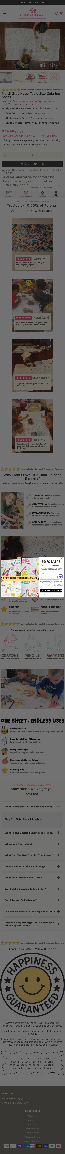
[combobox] (42, 577)
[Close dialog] (61, 558)
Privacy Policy (59, 585)
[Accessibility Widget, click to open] (60, 577)
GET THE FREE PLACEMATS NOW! (51, 590)
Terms (42, 586)
